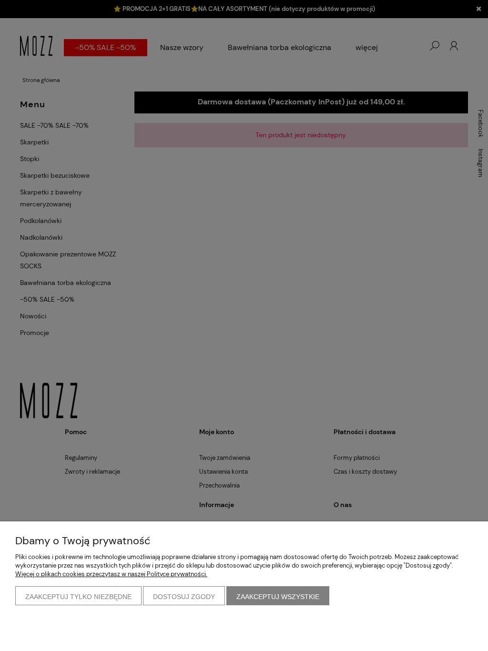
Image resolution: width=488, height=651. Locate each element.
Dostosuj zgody (184, 596)
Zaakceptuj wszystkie (277, 596)
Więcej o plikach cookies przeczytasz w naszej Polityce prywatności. (111, 574)
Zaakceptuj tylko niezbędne (78, 596)
